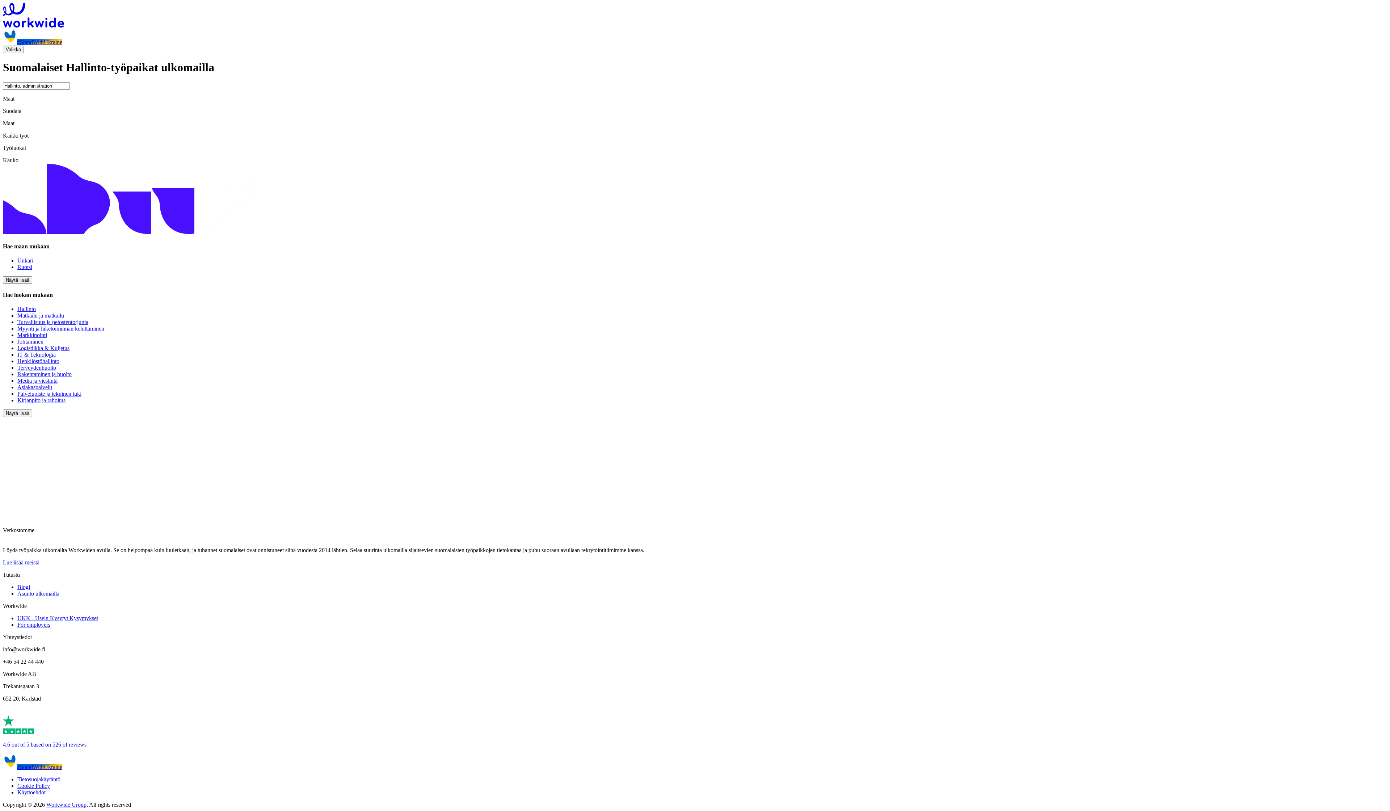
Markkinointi (32, 335)
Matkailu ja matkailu (40, 315)
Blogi (23, 587)
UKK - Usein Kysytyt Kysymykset (57, 618)
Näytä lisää (17, 280)
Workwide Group (66, 805)
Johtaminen (30, 342)
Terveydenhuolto (36, 368)
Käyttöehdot (31, 792)
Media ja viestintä (37, 381)
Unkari (25, 260)
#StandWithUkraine (39, 42)
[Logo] (695, 16)
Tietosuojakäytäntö (38, 779)
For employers (33, 625)
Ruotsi (24, 267)
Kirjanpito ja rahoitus (41, 400)
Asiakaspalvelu (34, 387)
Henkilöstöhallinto (38, 361)
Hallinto (26, 309)
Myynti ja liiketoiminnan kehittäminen (60, 328)
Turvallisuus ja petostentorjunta (52, 322)
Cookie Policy (33, 786)
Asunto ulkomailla (38, 594)
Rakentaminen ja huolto (44, 374)
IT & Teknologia (36, 355)
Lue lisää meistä (21, 562)
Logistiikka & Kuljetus (43, 348)
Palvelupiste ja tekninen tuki (49, 394)
